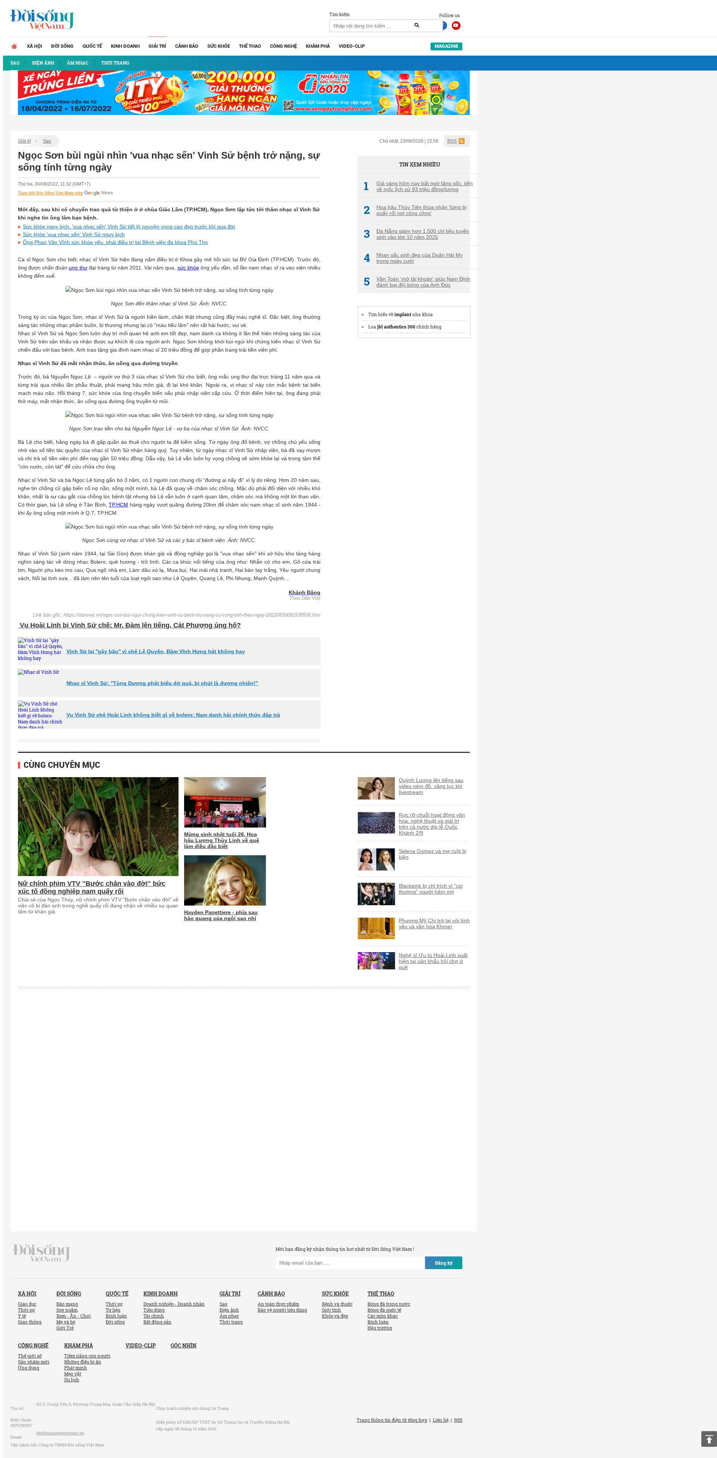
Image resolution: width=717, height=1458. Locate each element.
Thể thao (250, 46)
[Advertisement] (414, 457)
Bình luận (116, 1316)
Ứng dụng (28, 1368)
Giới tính (331, 1310)
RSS (452, 141)
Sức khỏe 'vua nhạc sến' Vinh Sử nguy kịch (74, 234)
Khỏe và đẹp (335, 1316)
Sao (47, 141)
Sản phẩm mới (33, 1362)
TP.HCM (118, 505)
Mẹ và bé (65, 1322)
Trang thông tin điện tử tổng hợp (392, 1420)
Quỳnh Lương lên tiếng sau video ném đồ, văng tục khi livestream (431, 786)
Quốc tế (92, 46)
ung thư (78, 268)
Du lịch (71, 1380)
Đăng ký (444, 1263)
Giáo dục (27, 1304)
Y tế (22, 1316)
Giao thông (29, 1322)
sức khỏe (188, 268)
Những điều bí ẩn (82, 1362)
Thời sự (26, 1310)
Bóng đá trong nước (388, 1304)
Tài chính (153, 1316)
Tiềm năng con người (87, 1356)
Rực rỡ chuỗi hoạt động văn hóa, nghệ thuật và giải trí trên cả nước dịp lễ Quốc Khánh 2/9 (432, 824)
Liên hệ (440, 1420)
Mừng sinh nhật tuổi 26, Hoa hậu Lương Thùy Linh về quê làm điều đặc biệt (221, 840)
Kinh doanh (125, 46)
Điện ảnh (229, 1310)
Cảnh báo (186, 46)
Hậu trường (379, 1328)
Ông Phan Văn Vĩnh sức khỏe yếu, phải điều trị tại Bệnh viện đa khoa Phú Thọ (115, 242)
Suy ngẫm (67, 1310)
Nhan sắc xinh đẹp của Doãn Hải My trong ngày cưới (413, 258)
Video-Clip (352, 46)
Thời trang (231, 1322)
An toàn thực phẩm (278, 1304)
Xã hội (34, 46)
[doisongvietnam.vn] (41, 1253)
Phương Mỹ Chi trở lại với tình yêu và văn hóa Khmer (434, 923)
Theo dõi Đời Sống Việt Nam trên (50, 193)
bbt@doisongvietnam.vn (60, 1433)
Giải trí (157, 46)
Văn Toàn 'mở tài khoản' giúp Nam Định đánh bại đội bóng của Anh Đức (417, 282)
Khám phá (318, 46)
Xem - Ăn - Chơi (73, 1316)
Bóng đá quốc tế (384, 1310)
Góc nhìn (183, 1345)
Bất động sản (157, 1322)
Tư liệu (113, 1310)
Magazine (446, 46)
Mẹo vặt (72, 1374)
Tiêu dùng (154, 1310)
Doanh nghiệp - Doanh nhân (174, 1304)
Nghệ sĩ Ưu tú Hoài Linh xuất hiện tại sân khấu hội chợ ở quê (433, 961)
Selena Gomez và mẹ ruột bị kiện (432, 854)
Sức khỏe (218, 46)
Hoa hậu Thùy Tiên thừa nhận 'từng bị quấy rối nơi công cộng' (415, 210)
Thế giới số (30, 1356)
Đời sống (62, 46)
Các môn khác (382, 1316)
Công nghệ (283, 46)
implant (402, 314)
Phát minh (75, 1368)
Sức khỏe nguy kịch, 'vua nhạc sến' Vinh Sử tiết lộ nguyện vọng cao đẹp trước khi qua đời (129, 227)
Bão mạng (67, 1304)
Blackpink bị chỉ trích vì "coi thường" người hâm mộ (431, 889)
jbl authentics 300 (396, 327)
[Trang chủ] (14, 46)
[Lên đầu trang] (709, 1439)
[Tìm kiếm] (417, 25)
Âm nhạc (229, 1316)
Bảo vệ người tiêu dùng (282, 1310)
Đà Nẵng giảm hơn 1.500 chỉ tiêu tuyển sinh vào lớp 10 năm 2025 (416, 234)
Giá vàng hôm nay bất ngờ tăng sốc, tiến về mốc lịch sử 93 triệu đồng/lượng (418, 186)
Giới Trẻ (65, 1328)
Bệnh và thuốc (337, 1304)
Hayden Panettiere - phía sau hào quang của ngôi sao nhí (221, 915)
